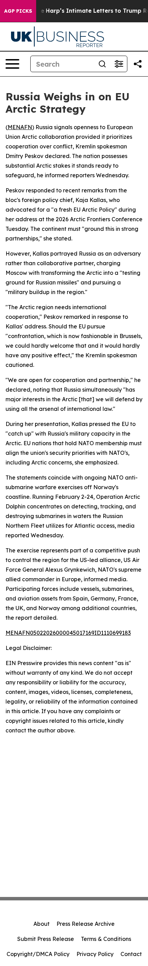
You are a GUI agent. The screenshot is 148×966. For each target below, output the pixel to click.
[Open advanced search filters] (118, 64)
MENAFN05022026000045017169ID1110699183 (68, 632)
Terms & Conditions (106, 938)
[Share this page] (137, 64)
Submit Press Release (45, 938)
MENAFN (20, 127)
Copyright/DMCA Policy (38, 954)
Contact (131, 954)
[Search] (102, 64)
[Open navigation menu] (12, 64)
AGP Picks (18, 11)
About (41, 923)
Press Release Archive (85, 923)
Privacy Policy (95, 954)
